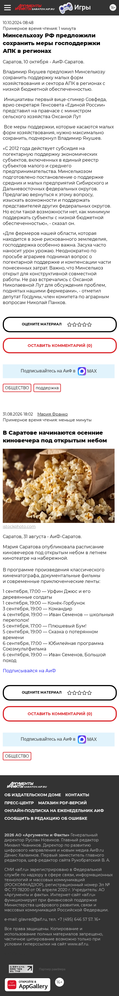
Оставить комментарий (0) (60, 345)
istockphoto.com (19, 526)
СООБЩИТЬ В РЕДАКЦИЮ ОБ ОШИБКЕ (45, 818)
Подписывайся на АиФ (29, 670)
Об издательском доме (32, 794)
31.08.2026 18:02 (18, 414)
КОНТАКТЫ (77, 794)
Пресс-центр (19, 802)
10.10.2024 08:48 (18, 22)
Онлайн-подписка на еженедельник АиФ (54, 810)
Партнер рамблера (52, 969)
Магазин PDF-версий (62, 802)
